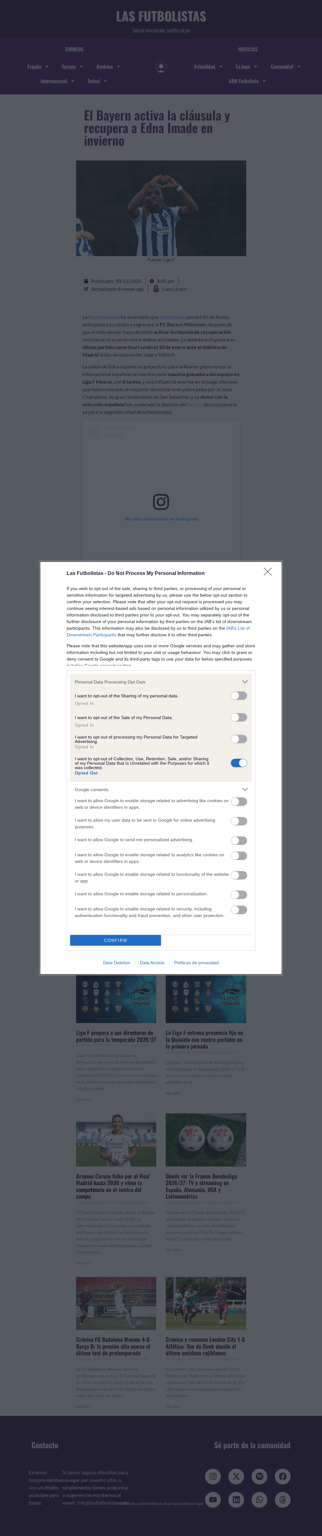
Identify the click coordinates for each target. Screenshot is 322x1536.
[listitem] (161, 681)
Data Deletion (116, 962)
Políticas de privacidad (196, 962)
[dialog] (161, 768)
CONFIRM (115, 940)
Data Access (152, 962)
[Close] (270, 574)
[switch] (239, 695)
